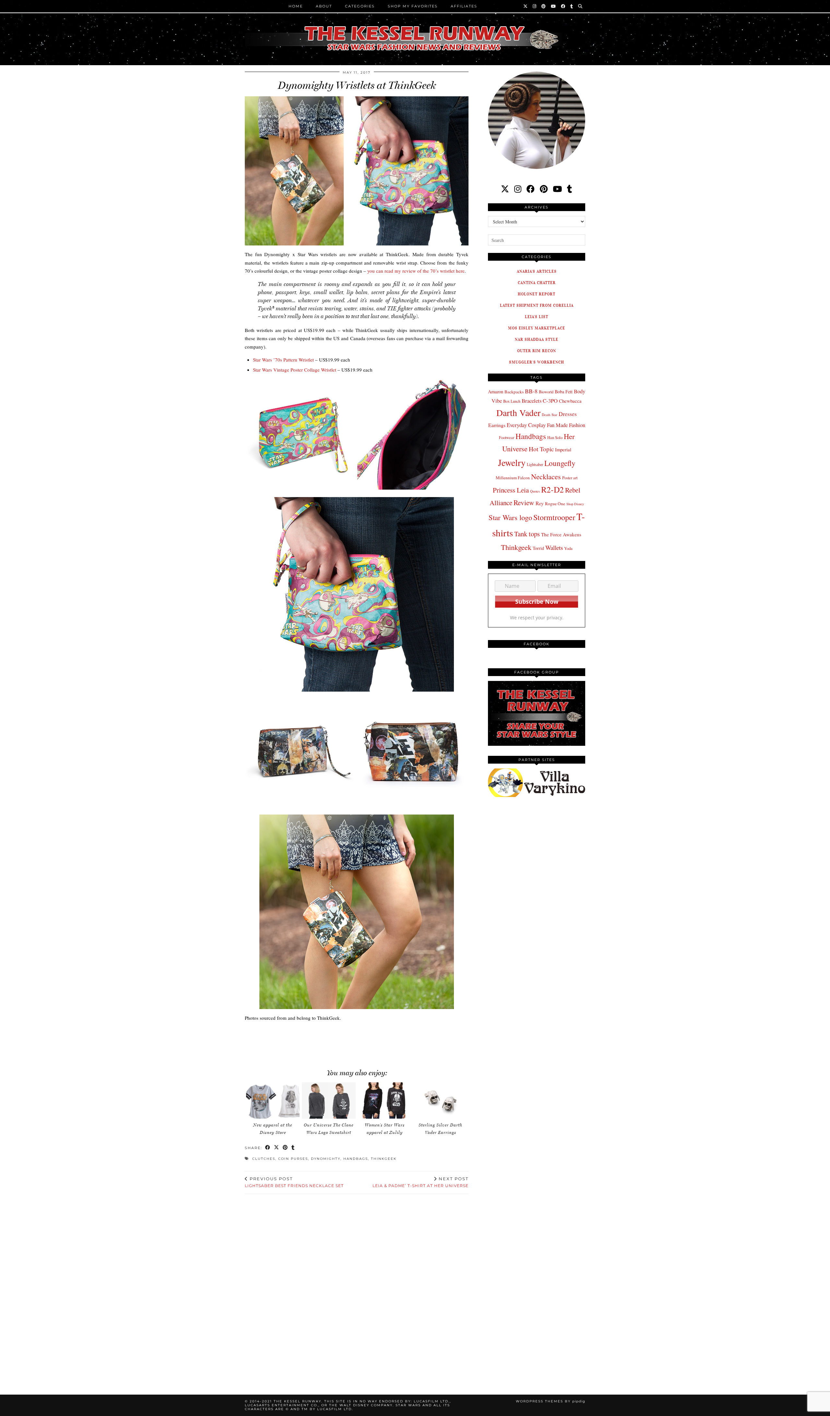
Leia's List (536, 316)
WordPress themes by (550, 1401)
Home (296, 6)
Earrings (496, 425)
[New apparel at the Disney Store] (273, 1100)
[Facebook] (563, 6)
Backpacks (514, 392)
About (324, 6)
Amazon (495, 391)
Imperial (563, 449)
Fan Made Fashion (566, 425)
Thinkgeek (384, 1159)
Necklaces (546, 476)
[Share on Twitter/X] (276, 1148)
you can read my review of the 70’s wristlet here (416, 271)
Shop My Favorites (413, 6)
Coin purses (293, 1159)
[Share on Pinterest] (285, 1148)
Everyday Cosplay (526, 425)
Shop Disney (575, 504)
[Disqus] (356, 1287)
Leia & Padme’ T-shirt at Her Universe (420, 1182)
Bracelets (531, 400)
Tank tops (527, 533)
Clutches (263, 1159)
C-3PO (550, 400)
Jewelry (512, 463)
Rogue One (555, 503)
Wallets (554, 547)
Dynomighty (325, 1159)
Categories (360, 6)
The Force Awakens (561, 534)
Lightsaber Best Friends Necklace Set (294, 1182)
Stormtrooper (554, 517)
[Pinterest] (543, 6)
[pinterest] (544, 189)
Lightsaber (535, 464)
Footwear (506, 437)
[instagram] (517, 189)
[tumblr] (572, 6)
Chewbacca (570, 401)
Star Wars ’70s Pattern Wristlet (283, 359)
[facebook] (531, 189)
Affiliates (464, 6)
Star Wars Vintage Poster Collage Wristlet (294, 369)
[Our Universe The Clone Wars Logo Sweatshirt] (329, 1100)
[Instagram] (535, 6)
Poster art (569, 477)
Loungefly (559, 463)
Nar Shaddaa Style (536, 339)
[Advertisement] (356, 1041)
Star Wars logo (510, 517)
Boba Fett (564, 391)
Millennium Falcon (513, 478)
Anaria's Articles (537, 271)
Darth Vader (518, 413)
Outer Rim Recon (536, 350)
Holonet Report (536, 294)
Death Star (549, 414)
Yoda (568, 548)
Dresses (568, 414)
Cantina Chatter (537, 282)
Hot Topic (541, 449)
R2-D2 (552, 489)
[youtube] (557, 189)
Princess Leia (511, 489)
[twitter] (505, 189)
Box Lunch (511, 401)
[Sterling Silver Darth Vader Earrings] (441, 1100)
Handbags (355, 1159)
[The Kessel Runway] (415, 30)
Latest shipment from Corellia (537, 305)
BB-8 (531, 391)
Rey (540, 503)
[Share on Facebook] (268, 1148)
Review (524, 502)
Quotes (535, 491)
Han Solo (555, 437)
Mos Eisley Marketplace (536, 328)
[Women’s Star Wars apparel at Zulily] (384, 1100)
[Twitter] (525, 6)
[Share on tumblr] (293, 1148)
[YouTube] (553, 6)
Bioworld (546, 391)
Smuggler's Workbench (536, 362)
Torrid (538, 548)
